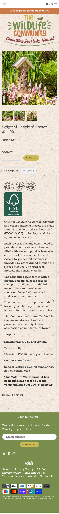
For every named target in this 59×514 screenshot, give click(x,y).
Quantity (7, 152)
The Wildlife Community (45, 498)
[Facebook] (9, 453)
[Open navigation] (4, 4)
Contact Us (47, 476)
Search (6, 469)
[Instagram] (14, 453)
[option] (7, 116)
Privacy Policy (24, 469)
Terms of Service (13, 476)
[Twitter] (4, 453)
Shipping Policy (34, 472)
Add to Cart (31, 158)
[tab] (11, 171)
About (32, 476)
